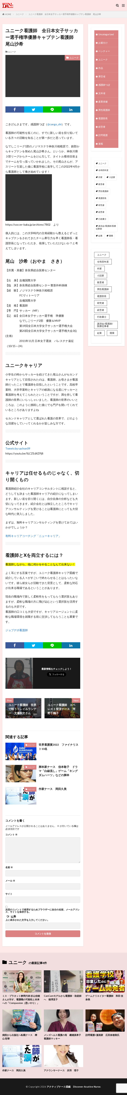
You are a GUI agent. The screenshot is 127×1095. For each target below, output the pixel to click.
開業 (111, 235)
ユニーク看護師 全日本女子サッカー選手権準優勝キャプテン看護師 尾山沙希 (64, 14)
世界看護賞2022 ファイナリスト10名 (58, 746)
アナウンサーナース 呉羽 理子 (61, 1070)
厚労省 (101, 76)
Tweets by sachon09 (17, 448)
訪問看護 (103, 135)
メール (10, 880)
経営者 (101, 126)
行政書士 (102, 219)
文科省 (101, 93)
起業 (100, 235)
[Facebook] (14, 109)
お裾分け (103, 42)
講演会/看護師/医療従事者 (106, 227)
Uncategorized (106, 34)
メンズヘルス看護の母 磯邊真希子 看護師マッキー (63, 1037)
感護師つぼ (104, 84)
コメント (11, 834)
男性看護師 (104, 110)
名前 (9, 867)
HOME (8, 14)
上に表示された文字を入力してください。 (27, 920)
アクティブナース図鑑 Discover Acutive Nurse (74, 1086)
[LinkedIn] (70, 109)
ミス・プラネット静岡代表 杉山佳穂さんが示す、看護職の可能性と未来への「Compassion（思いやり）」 (21, 999)
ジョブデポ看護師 (16, 630)
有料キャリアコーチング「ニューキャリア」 (33, 536)
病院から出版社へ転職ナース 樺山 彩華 (19, 1037)
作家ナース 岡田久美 (53, 789)
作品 (100, 68)
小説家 (112, 177)
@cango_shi (54, 124)
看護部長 (103, 118)
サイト (8, 894)
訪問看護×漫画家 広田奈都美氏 (102, 1035)
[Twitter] (33, 109)
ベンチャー (104, 51)
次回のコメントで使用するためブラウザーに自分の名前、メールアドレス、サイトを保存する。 (42, 910)
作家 (100, 177)
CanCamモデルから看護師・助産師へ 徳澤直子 (62, 997)
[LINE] (52, 109)
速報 (100, 143)
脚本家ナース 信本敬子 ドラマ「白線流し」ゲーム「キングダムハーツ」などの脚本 (58, 771)
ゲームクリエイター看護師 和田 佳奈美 (104, 997)
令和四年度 (103, 170)
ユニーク (20, 14)
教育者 (101, 184)
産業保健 (103, 101)
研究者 (101, 205)
